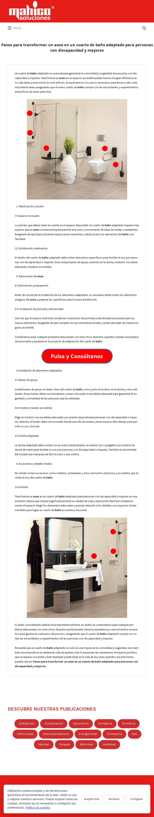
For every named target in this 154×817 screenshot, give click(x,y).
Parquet (64, 744)
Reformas (86, 744)
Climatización (54, 723)
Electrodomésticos (56, 734)
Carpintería (81, 723)
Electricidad (25, 734)
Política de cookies (37, 807)
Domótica (128, 723)
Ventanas (109, 744)
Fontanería (114, 734)
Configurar (136, 799)
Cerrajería (105, 723)
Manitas (43, 744)
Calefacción (26, 723)
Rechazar (114, 799)
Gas (134, 734)
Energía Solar (88, 734)
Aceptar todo (91, 799)
